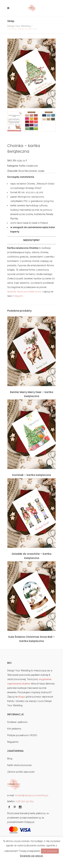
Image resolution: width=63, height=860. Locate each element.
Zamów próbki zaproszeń (21, 772)
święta (41, 171)
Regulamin (12, 742)
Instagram (18, 296)
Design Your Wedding (18, 26)
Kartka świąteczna (28, 165)
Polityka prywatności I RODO (22, 735)
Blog (9, 758)
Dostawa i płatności (17, 722)
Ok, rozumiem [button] (50, 851)
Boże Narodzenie (28, 171)
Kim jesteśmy (14, 728)
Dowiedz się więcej (31, 855)
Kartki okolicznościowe (19, 765)
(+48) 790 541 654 (25, 801)
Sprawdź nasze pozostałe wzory (24, 291)
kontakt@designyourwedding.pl (31, 795)
